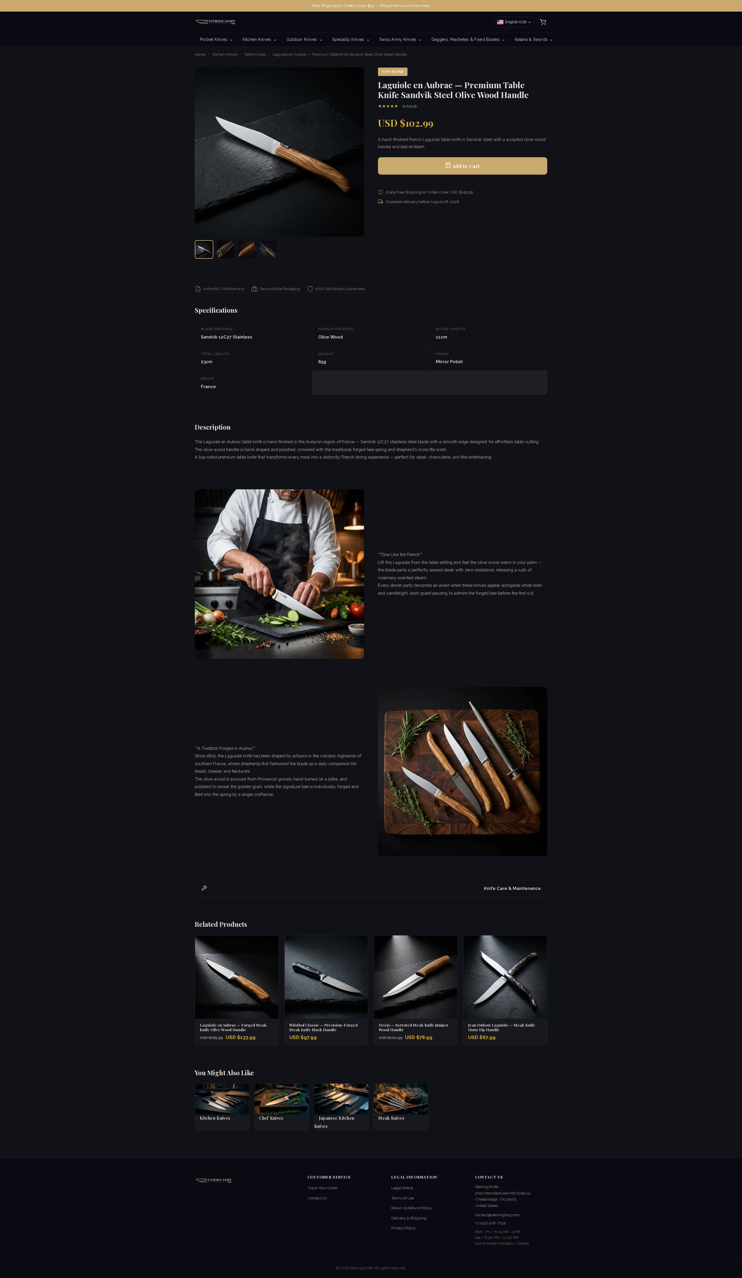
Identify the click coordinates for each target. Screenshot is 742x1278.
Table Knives (255, 54)
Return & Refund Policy (411, 1207)
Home (200, 54)
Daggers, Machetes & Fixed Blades (466, 39)
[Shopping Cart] (543, 22)
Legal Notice (402, 1187)
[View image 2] (225, 249)
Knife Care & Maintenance (512, 888)
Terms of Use (402, 1198)
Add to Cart (465, 166)
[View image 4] (268, 249)
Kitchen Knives (257, 39)
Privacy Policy (403, 1227)
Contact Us (317, 1198)
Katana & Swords (532, 39)
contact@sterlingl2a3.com (497, 1214)
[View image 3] (246, 249)
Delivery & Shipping (408, 1218)
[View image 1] (204, 249)
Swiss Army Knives (398, 39)
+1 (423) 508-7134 (490, 1223)
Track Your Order (323, 1187)
